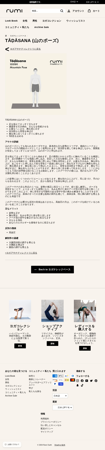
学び (31, 388)
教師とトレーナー (37, 379)
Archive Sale (41, 27)
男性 (35, 20)
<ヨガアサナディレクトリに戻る (25, 49)
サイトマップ (47, 432)
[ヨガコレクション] (20, 311)
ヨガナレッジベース (18, 36)
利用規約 (45, 419)
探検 (20, 346)
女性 (25, 20)
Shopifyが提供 (59, 445)
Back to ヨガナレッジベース (54, 269)
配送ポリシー (47, 428)
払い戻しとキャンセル (51, 425)
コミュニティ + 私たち (17, 27)
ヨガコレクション (51, 20)
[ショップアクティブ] (52, 311)
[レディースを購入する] (85, 311)
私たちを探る (35, 391)
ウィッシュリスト (75, 20)
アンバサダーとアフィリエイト (40, 383)
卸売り (32, 376)
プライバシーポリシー (51, 422)
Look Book (11, 20)
